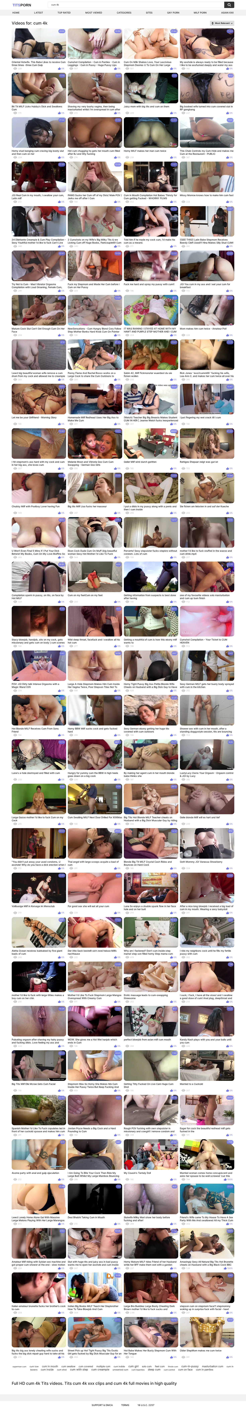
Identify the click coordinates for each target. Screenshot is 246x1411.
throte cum (173, 1366)
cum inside (47, 1369)
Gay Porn (173, 12)
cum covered (86, 1366)
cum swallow (68, 1366)
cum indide (119, 1366)
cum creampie (100, 1369)
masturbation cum (212, 1366)
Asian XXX (227, 12)
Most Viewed (93, 12)
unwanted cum (120, 1369)
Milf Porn (200, 12)
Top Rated (64, 12)
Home (15, 12)
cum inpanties (138, 1369)
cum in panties (204, 1369)
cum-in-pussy (190, 1366)
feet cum (160, 1366)
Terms (125, 1405)
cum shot (62, 1369)
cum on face (185, 1369)
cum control (169, 1369)
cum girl (133, 1366)
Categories (124, 12)
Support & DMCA (102, 1405)
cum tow (34, 1366)
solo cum (147, 1366)
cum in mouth (50, 1366)
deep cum (154, 1369)
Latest (38, 12)
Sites (149, 12)
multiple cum (103, 1366)
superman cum (19, 1366)
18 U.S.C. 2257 (146, 1405)
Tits (22, 5)
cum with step (79, 1369)
